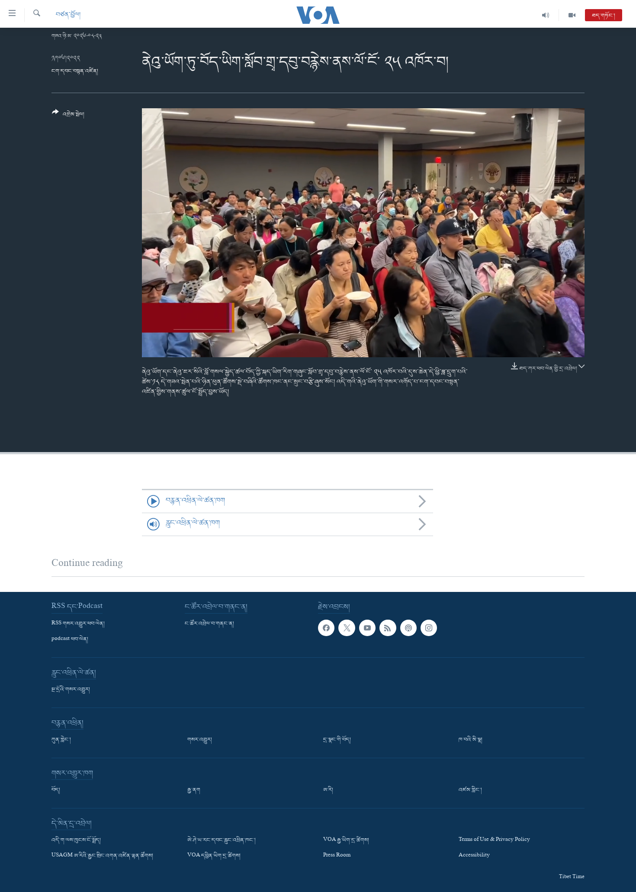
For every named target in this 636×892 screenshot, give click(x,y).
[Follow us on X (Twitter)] (346, 628)
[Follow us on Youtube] (367, 628)
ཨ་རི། (328, 790)
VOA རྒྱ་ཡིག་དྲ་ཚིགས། (346, 840)
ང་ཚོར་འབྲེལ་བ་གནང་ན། (209, 624)
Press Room (336, 856)
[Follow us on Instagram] (429, 628)
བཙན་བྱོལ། (68, 15)
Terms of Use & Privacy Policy (494, 840)
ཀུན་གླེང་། (61, 740)
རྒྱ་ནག (193, 790)
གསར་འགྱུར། (199, 740)
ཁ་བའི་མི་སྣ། (470, 740)
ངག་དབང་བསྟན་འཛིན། (74, 71)
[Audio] (546, 15)
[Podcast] (408, 628)
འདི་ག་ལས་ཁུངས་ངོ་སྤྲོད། (76, 840)
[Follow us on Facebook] (326, 628)
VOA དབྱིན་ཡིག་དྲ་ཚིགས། (214, 856)
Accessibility (474, 856)
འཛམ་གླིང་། (470, 790)
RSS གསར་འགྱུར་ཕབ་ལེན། (78, 624)
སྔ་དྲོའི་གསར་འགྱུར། (70, 689)
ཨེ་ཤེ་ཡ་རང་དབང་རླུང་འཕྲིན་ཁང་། (221, 840)
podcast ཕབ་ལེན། (69, 639)
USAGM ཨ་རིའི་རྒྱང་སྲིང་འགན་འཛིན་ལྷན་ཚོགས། (102, 856)
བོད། (55, 790)
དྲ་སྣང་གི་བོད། (337, 740)
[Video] (572, 15)
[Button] (68, 116)
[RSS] (387, 628)
